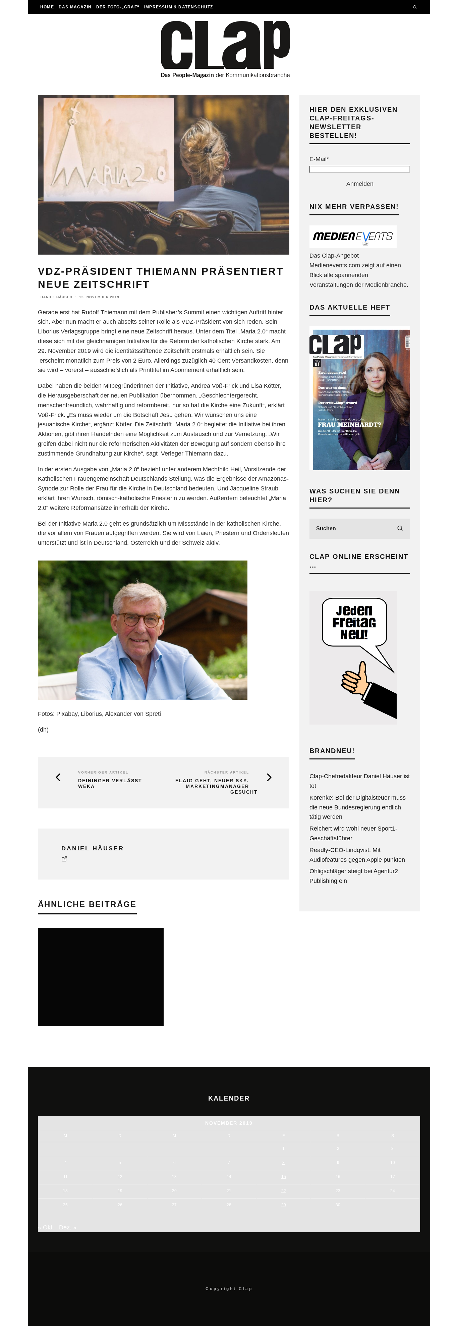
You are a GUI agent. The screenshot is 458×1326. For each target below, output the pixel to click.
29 (283, 1205)
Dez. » (67, 1227)
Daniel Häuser (56, 297)
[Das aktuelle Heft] (359, 468)
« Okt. (46, 1227)
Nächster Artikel (227, 772)
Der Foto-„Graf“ (117, 7)
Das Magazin (75, 7)
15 (283, 1176)
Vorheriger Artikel (103, 772)
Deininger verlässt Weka (110, 783)
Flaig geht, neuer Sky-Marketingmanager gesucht (216, 786)
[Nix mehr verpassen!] (353, 246)
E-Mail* (319, 159)
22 (283, 1190)
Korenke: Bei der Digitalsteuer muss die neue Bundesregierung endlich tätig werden (357, 807)
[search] (400, 529)
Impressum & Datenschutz (178, 7)
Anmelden (360, 183)
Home (47, 7)
